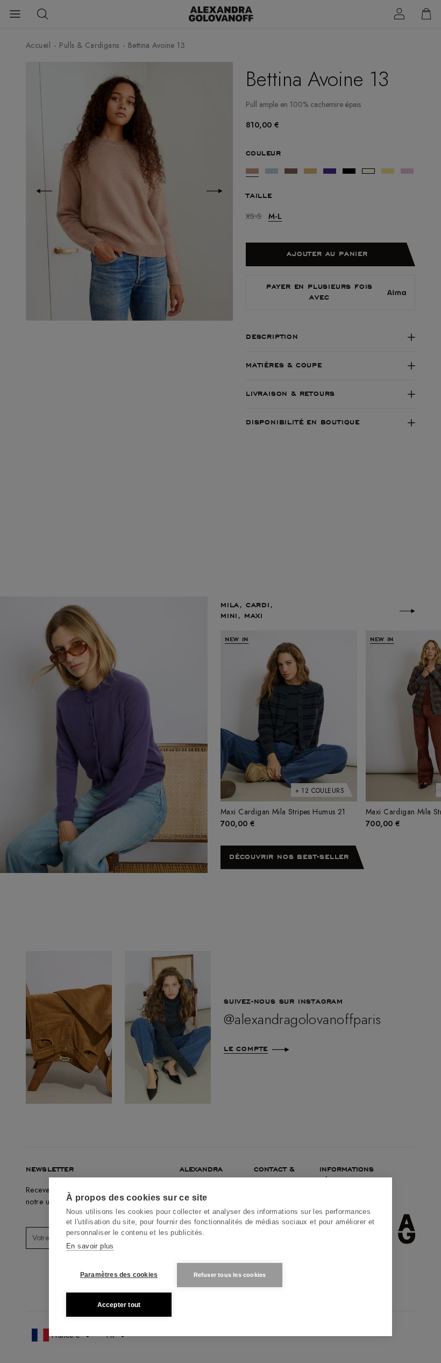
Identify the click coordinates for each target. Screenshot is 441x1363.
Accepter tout (119, 1305)
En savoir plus (90, 1246)
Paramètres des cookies (119, 1275)
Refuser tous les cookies (230, 1275)
